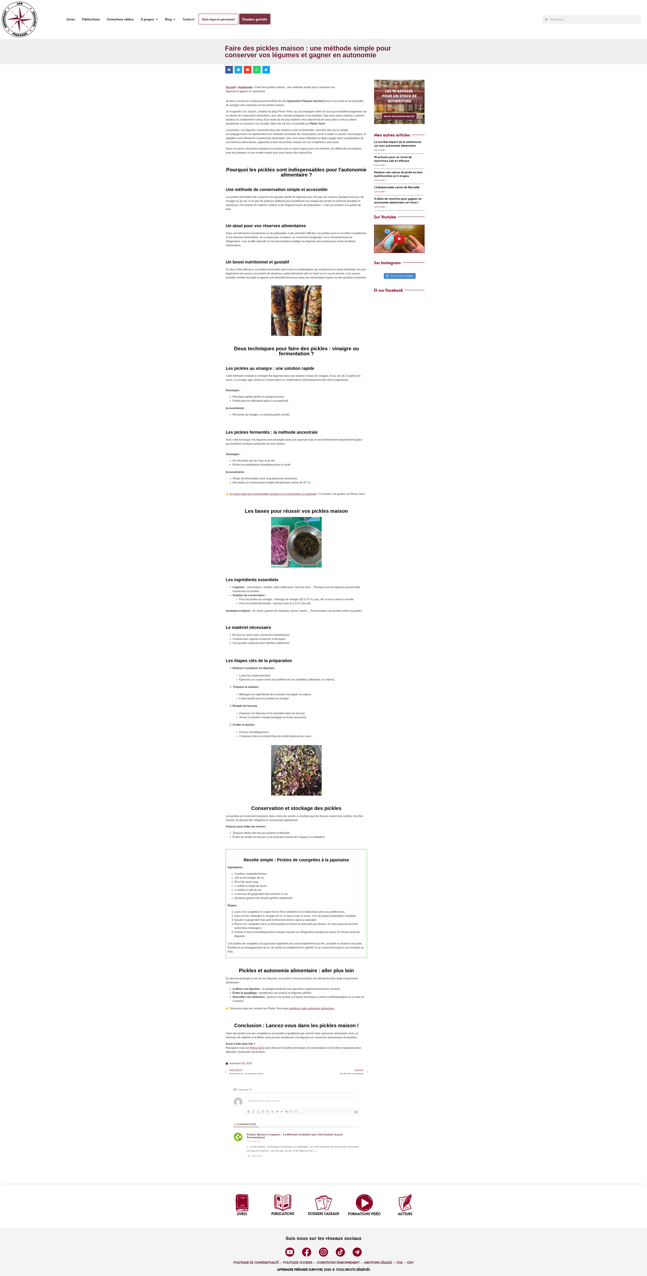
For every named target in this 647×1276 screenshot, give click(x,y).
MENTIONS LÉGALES (378, 1262)
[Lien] (286, 1112)
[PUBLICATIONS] (282, 1202)
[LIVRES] (242, 1202)
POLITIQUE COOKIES (297, 1262)
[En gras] (248, 1112)
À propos (147, 19)
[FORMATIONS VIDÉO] (364, 1202)
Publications (91, 19)
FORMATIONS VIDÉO (364, 1213)
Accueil (230, 87)
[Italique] (253, 1112)
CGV (410, 1262)
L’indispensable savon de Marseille (397, 187)
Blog (168, 19)
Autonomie (245, 87)
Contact (188, 19)
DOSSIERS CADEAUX (323, 1213)
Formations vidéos (120, 19)
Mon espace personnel (218, 19)
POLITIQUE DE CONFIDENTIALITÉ (256, 1262)
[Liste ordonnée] (267, 1112)
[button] (229, 69)
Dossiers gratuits (254, 19)
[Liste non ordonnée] (272, 1112)
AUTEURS (405, 1213)
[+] (295, 1111)
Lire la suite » (380, 150)
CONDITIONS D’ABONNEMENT (338, 1262)
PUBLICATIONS (282, 1213)
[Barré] (262, 1112)
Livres (71, 19)
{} (291, 1111)
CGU (399, 1262)
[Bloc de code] (281, 1112)
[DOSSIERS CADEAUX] (323, 1202)
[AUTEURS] (405, 1202)
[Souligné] (258, 1112)
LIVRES (242, 1213)
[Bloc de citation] (277, 1112)
